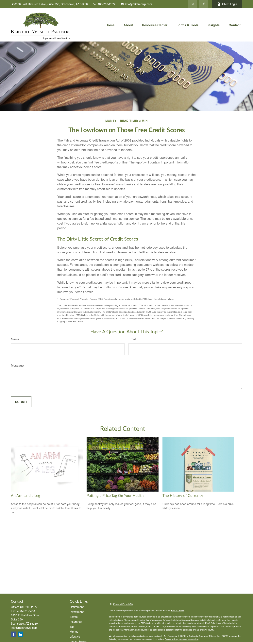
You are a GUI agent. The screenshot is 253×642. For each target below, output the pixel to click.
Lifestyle (75, 636)
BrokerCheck (177, 610)
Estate (74, 617)
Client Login (229, 4)
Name (15, 339)
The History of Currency (182, 496)
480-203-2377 (106, 4)
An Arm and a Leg (25, 496)
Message (17, 365)
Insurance (76, 622)
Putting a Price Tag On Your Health (115, 496)
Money (74, 632)
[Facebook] (203, 4)
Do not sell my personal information (181, 639)
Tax (72, 627)
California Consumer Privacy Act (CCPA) (208, 635)
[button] (110, 25)
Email (132, 339)
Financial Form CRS (123, 604)
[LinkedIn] (192, 4)
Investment (77, 612)
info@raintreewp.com (138, 4)
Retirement (77, 607)
